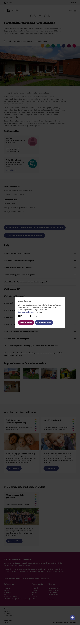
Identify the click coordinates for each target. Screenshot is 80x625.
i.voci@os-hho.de (14, 151)
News (5, 594)
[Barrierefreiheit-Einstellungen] (72, 617)
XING (33, 599)
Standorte (9, 2)
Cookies (6, 622)
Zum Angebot (21, 445)
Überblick (7, 41)
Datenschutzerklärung (26, 312)
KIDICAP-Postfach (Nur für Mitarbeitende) (17, 599)
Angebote (7, 588)
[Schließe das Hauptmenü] (72, 11)
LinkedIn (34, 597)
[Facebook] (31, 16)
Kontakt (6, 609)
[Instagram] (35, 16)
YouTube (34, 592)
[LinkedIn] (49, 16)
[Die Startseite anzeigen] (5, 3)
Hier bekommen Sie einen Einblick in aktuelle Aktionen (26, 235)
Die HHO (6, 590)
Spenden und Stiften (10, 597)
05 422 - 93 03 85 (12, 150)
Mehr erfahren (11, 170)
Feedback (51, 599)
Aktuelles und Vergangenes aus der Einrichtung (30, 41)
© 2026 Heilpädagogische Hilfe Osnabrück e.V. (64, 622)
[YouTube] (40, 16)
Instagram (35, 590)
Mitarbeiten (7, 592)
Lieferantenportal (9, 615)
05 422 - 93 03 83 (14, 148)
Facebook (35, 588)
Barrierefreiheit (44, 579)
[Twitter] (45, 16)
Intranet (6, 618)
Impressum (7, 611)
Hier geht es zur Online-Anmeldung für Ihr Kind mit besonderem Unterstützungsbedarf (36, 227)
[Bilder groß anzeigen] (12, 373)
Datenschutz (7, 613)
